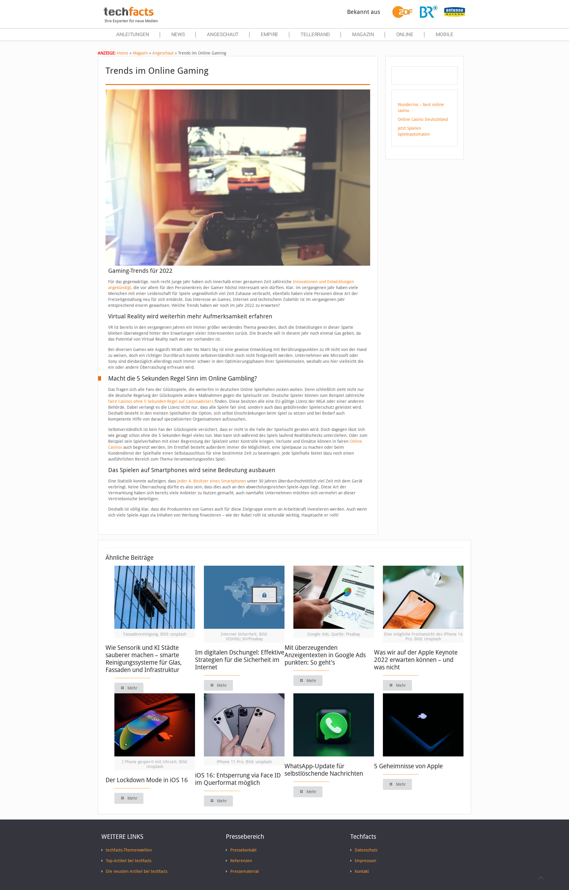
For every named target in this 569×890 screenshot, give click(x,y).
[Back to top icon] (540, 878)
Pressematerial (244, 871)
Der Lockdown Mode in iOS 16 (147, 780)
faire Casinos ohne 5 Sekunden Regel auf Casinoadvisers (160, 401)
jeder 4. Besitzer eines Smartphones (211, 481)
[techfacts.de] (129, 14)
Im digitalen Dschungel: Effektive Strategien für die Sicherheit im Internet (239, 660)
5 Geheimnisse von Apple (408, 766)
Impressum (365, 860)
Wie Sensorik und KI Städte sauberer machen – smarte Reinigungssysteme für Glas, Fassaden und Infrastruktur (144, 658)
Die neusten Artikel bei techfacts (136, 871)
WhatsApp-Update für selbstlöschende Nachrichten (323, 769)
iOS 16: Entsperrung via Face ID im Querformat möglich (238, 779)
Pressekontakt (243, 850)
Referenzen (241, 860)
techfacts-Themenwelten (129, 850)
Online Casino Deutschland (423, 119)
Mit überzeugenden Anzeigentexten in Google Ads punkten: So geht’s (325, 655)
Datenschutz (366, 850)
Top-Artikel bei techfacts (128, 860)
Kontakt (362, 871)
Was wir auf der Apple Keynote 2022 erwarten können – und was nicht (416, 660)
